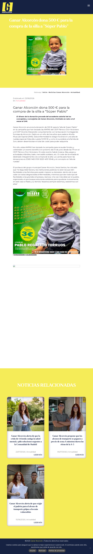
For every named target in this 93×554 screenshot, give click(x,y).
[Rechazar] (90, 548)
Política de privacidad (57, 551)
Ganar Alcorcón (37, 541)
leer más (38, 455)
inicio (44, 92)
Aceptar (32, 551)
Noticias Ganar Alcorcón (59, 92)
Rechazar (42, 551)
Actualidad (75, 92)
